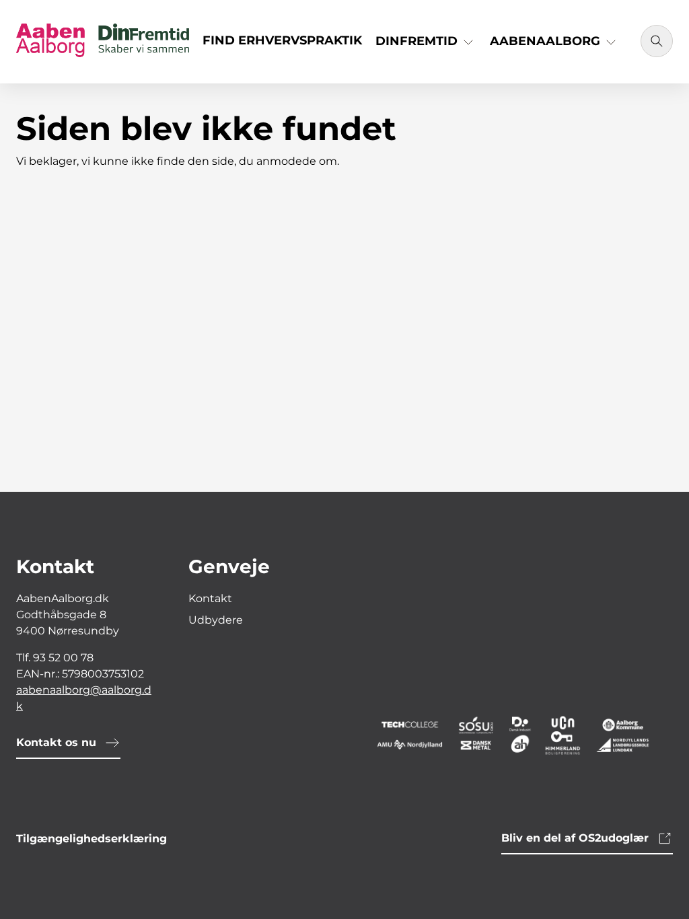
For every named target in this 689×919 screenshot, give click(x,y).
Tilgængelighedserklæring (91, 838)
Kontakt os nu (56, 742)
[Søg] (657, 41)
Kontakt (210, 598)
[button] (425, 46)
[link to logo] (517, 734)
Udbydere (215, 620)
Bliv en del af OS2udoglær (575, 838)
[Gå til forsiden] (102, 42)
